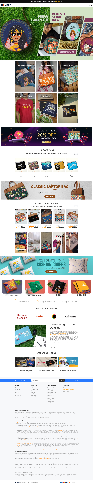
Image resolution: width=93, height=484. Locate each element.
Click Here (57, 1)
